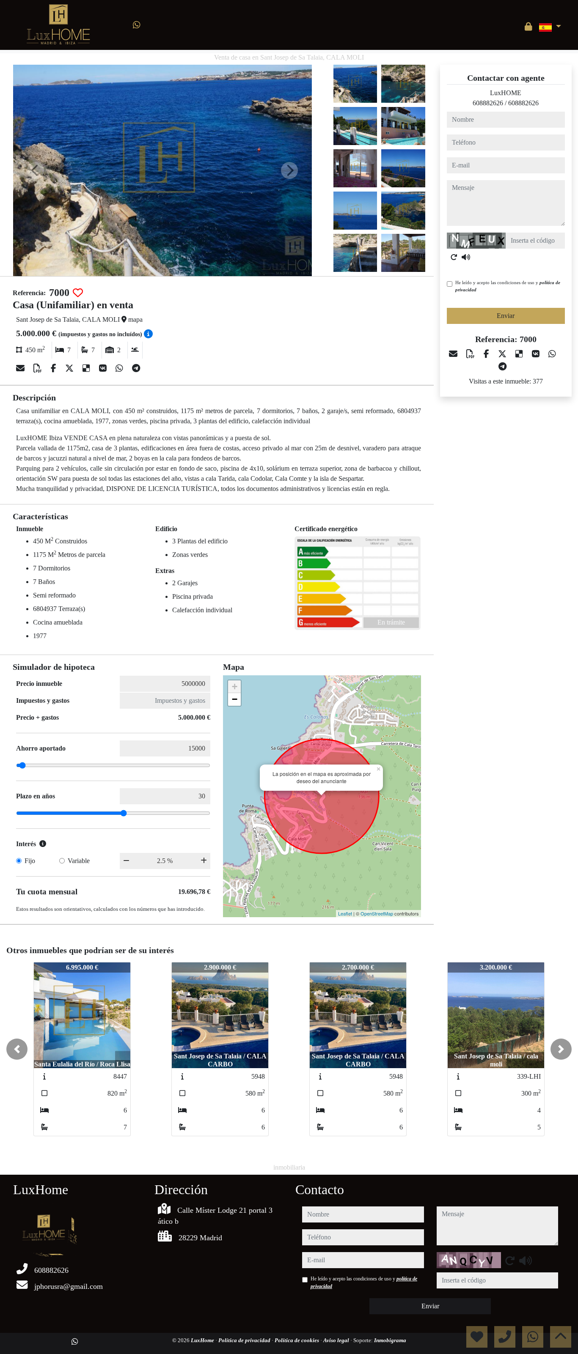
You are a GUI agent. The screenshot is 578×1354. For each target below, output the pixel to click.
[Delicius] (87, 368)
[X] (70, 368)
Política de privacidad (245, 1340)
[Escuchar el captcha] (466, 257)
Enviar (506, 315)
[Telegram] (136, 368)
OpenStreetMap (377, 913)
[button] (17, 1049)
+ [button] (234, 686)
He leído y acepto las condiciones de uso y (507, 286)
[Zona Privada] (528, 26)
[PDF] (38, 368)
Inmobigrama (390, 1340)
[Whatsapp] (136, 25)
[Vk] (104, 368)
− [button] (234, 699)
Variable (79, 860)
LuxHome (203, 1340)
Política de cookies (297, 1340)
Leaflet (345, 913)
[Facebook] (54, 368)
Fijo (30, 860)
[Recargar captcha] (454, 257)
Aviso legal (336, 1340)
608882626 (488, 103)
